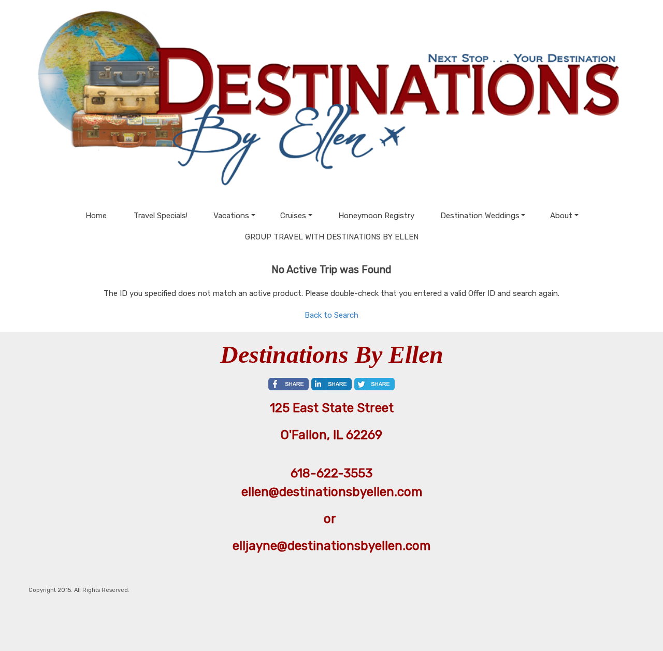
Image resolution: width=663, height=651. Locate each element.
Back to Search (331, 315)
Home (96, 215)
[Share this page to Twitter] (374, 384)
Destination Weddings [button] (480, 215)
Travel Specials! (161, 215)
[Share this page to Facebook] (288, 384)
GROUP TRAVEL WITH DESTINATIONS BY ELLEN (332, 237)
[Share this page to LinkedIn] (331, 384)
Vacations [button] (231, 215)
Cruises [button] (293, 215)
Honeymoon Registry (376, 215)
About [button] (561, 215)
